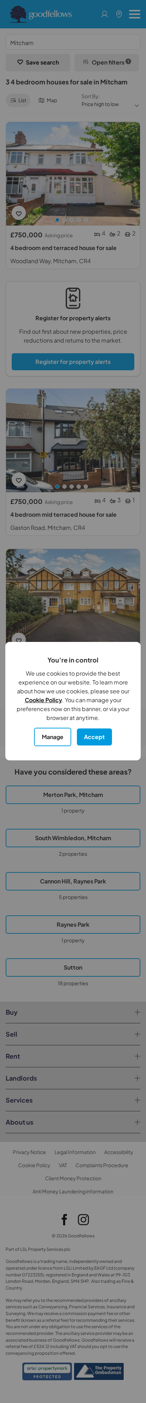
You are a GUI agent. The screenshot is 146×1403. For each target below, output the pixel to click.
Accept (94, 737)
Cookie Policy (43, 700)
